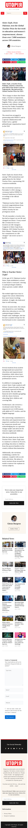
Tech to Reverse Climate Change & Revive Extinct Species (7, 642)
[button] (6, 59)
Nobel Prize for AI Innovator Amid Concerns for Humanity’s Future (7, 587)
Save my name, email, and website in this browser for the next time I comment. (13, 710)
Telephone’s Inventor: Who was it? (19, 624)
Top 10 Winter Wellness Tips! (6, 569)
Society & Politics (16, 52)
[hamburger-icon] (2, 13)
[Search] (25, 13)
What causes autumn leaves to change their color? (7, 625)
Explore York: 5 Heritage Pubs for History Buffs (20, 570)
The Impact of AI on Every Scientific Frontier (20, 586)
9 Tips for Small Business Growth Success (7, 550)
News (9, 52)
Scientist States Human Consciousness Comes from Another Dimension (6, 606)
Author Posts (14, 529)
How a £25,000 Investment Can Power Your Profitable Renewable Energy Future (19, 553)
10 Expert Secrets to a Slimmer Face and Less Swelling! (20, 642)
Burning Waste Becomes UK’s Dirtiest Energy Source (19, 605)
